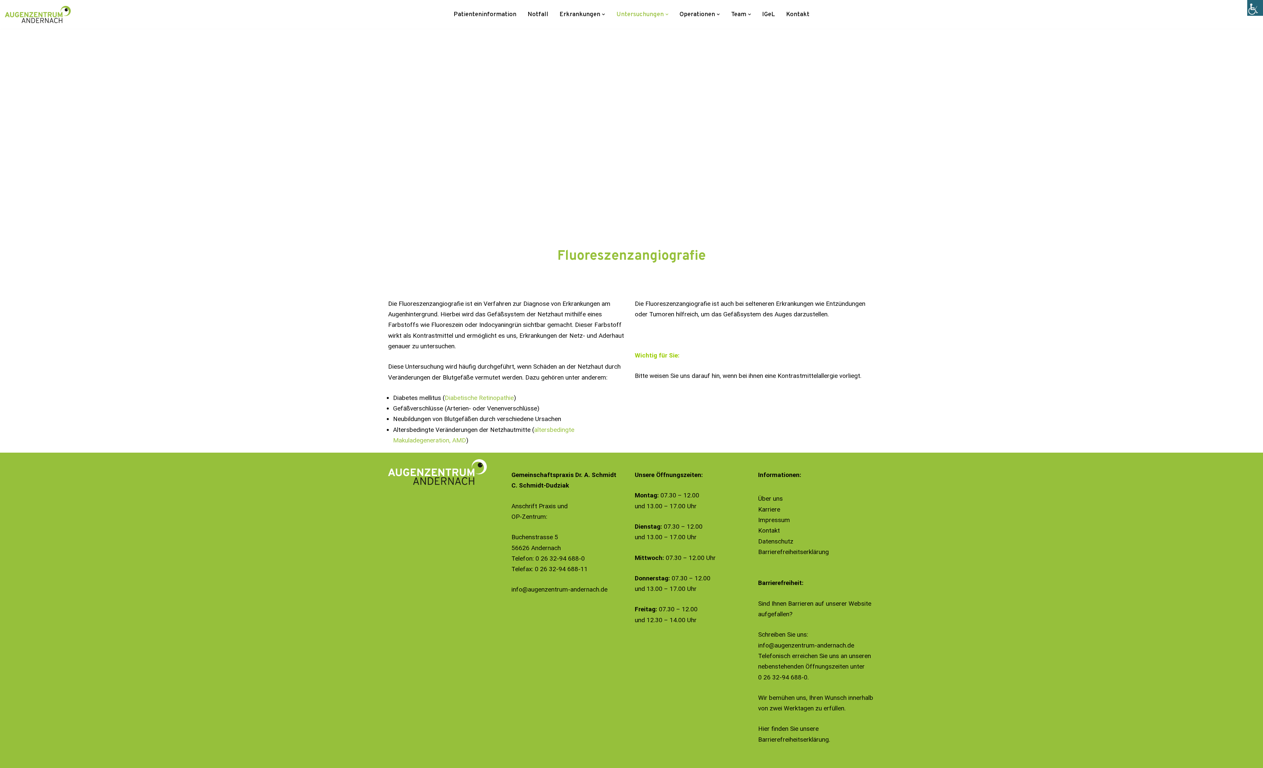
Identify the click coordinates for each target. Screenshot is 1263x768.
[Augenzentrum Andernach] (38, 14)
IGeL (768, 14)
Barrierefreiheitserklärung (793, 552)
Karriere (769, 509)
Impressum (774, 520)
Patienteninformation (485, 14)
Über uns (770, 498)
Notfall (538, 14)
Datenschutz (775, 541)
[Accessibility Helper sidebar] (1255, 8)
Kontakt (797, 14)
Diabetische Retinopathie (479, 398)
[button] (603, 14)
